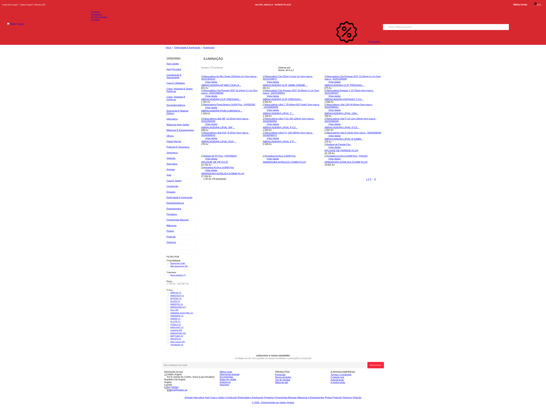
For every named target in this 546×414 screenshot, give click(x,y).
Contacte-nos (337, 377)
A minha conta (338, 382)
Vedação (171, 158)
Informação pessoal (229, 374)
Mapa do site (281, 382)
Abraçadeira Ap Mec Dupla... (221, 85)
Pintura (170, 231)
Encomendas (226, 377)
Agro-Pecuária (174, 69)
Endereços (225, 382)
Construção (172, 186)
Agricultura (172, 164)
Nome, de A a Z (287, 70)
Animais (171, 169)
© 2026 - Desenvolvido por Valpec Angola (273, 402)
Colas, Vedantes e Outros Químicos (180, 90)
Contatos (95, 20)
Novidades (96, 14)
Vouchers (224, 385)
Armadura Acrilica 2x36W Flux (222, 173)
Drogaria (171, 192)
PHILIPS (175, 339)
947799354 (173, 387)
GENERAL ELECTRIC (181, 313)
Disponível (177, 263)
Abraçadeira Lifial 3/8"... (218, 127)
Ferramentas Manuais (178, 220)
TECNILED (176, 345)
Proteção (171, 237)
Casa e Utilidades (176, 83)
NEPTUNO (176, 336)
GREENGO (177, 316)
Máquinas (171, 225)
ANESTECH (177, 295)
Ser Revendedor (99, 17)
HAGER (175, 319)
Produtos (95, 12)
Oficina (170, 136)
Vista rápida (209, 82)
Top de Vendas (282, 380)
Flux (174, 310)
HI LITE (175, 321)
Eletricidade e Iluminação (179, 197)
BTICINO (176, 298)
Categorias (173, 58)
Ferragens (172, 214)
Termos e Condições (341, 374)
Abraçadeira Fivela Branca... (221, 110)
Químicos (171, 242)
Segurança (172, 153)
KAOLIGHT (177, 327)
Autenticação (337, 380)
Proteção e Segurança (178, 147)
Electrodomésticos (176, 105)
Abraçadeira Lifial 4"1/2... (280, 127)
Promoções (374, 42)
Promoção (280, 374)
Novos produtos (283, 377)
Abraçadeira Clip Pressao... (344, 85)
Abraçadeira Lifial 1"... (278, 113)
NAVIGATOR (178, 333)
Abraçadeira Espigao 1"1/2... (344, 99)
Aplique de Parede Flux (341, 150)
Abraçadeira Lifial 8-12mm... (343, 139)
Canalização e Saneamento (174, 76)
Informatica (172, 119)
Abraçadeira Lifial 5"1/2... (341, 127)
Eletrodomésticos (175, 203)
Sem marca (177, 342)
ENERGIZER (178, 307)
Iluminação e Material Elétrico (177, 112)
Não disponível (179, 266)
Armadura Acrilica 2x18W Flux (346, 162)
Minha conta (226, 372)
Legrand (176, 330)
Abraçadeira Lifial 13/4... (341, 113)
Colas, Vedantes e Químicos (176, 98)
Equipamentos (174, 209)
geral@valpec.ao (178, 390)
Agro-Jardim (173, 64)
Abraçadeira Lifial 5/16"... (218, 141)
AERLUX (175, 293)
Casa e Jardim (174, 181)
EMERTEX (176, 304)
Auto (169, 175)
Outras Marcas (174, 141)
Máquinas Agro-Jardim (178, 124)
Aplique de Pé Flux (214, 162)
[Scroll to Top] (273, 412)
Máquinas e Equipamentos (180, 130)
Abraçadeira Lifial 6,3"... (279, 141)
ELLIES (175, 301)
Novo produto (178, 275)
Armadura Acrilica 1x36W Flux (284, 162)
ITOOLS (175, 324)
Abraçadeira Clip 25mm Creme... (285, 85)
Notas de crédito (228, 379)
